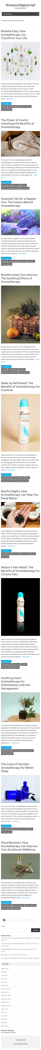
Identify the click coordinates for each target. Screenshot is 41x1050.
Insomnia (15, 477)
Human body (25, 553)
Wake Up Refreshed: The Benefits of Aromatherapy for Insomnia (20, 386)
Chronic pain (16, 664)
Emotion (23, 185)
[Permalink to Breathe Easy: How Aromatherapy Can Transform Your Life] (20, 81)
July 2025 (4, 1012)
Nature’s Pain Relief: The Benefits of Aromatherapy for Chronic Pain (20, 571)
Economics (16, 185)
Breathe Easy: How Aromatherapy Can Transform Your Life (14, 34)
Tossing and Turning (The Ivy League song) (15, 480)
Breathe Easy (23, 106)
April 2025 (4, 1022)
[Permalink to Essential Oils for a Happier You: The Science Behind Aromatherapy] (20, 236)
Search (3, 926)
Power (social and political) (10, 188)
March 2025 (4, 1026)
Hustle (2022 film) (30, 905)
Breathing (22, 369)
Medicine (25, 750)
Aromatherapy (6, 103)
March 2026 (4, 985)
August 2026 (5, 968)
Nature (22, 477)
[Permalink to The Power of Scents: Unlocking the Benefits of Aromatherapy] (20, 157)
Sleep (27, 477)
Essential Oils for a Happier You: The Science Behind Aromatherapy (18, 202)
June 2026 (4, 975)
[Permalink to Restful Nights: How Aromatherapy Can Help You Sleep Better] (20, 528)
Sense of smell (24, 188)
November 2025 (6, 999)
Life (30, 106)
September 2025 (6, 1005)
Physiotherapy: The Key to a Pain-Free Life (14, 954)
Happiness (31, 261)
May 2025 (4, 1019)
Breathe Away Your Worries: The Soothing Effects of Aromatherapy (19, 278)
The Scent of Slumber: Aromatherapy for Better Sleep (17, 767)
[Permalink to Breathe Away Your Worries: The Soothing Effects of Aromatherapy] (20, 344)
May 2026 (4, 978)
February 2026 (5, 989)
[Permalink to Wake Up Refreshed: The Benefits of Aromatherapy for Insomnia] (20, 452)
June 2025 (4, 1016)
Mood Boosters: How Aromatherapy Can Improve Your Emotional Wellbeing (19, 846)
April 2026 (4, 982)
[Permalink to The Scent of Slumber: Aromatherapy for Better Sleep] (20, 804)
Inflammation (17, 750)
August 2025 (5, 1009)
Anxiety (4, 106)
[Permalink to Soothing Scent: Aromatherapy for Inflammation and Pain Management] (20, 723)
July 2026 (4, 972)
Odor (31, 750)
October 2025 (5, 1002)
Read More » (10, 99)
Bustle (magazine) (18, 905)
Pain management (7, 667)
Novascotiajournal (20, 5)
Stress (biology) (6, 109)
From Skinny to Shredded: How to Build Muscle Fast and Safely (20, 958)
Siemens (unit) (23, 829)
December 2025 (6, 995)
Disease (24, 664)
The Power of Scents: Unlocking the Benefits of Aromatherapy (17, 123)
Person (17, 667)
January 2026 (5, 992)
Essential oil (22, 261)
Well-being (5, 557)
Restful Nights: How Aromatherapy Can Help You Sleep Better (19, 495)
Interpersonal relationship (10, 372)
